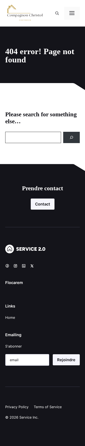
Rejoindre (66, 359)
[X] (32, 266)
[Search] (71, 137)
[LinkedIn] (24, 266)
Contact (42, 204)
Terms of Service (48, 407)
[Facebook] (7, 266)
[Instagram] (15, 266)
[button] (57, 13)
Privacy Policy (17, 407)
